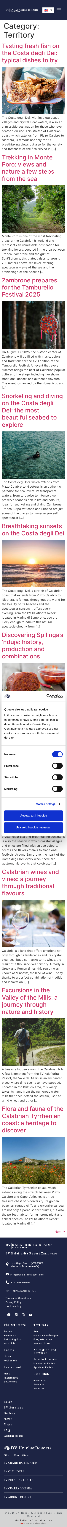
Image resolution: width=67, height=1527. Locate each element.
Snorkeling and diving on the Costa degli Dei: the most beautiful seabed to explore (32, 410)
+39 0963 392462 (20, 1282)
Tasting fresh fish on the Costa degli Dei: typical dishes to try (30, 53)
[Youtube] (30, 1315)
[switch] (57, 766)
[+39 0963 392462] (7, 1282)
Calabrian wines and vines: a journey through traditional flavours (30, 882)
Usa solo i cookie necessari (33, 827)
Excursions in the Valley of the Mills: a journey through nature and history (30, 1001)
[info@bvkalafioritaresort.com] (7, 1274)
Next (60, 1231)
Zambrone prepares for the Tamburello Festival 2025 (29, 287)
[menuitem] (48, 10)
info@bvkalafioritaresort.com (27, 1274)
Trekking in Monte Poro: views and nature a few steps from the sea (28, 168)
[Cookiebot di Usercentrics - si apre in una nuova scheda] (47, 696)
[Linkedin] (16, 1315)
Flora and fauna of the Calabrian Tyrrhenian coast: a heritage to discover (32, 1119)
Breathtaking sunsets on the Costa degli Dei (33, 529)
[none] (48, 10)
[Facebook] (9, 1315)
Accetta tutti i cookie (33, 815)
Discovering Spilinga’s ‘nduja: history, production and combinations (32, 645)
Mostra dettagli (46, 804)
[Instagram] (23, 1315)
